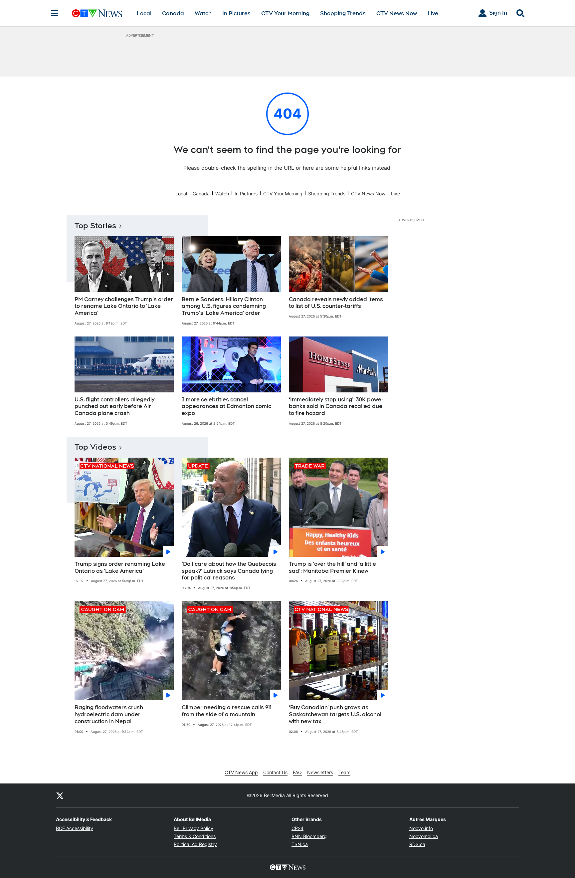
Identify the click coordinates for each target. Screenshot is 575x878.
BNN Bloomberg (309, 836)
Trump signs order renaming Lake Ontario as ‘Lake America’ (120, 567)
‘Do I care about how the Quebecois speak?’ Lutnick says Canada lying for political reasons (229, 571)
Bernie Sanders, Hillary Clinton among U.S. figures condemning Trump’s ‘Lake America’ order (224, 306)
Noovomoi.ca (423, 836)
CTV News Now (396, 13)
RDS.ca (417, 844)
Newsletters (320, 772)
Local (144, 13)
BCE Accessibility (74, 828)
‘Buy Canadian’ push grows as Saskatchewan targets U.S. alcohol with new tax (335, 714)
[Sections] (54, 13)
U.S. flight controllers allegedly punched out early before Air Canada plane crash (114, 406)
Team (344, 772)
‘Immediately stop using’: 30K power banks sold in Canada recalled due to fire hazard (336, 406)
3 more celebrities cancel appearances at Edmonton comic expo (226, 406)
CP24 (297, 828)
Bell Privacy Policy (193, 828)
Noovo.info (421, 828)
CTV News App (241, 772)
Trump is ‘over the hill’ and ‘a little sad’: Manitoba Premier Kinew (332, 567)
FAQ (297, 772)
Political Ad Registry (195, 844)
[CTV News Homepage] (97, 13)
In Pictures (236, 13)
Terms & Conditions (195, 836)
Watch (203, 13)
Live (433, 13)
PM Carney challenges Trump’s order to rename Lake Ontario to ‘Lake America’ (124, 306)
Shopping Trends (343, 13)
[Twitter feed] (60, 795)
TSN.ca (299, 844)
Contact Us (275, 772)
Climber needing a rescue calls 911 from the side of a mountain (227, 711)
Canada (173, 13)
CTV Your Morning (285, 13)
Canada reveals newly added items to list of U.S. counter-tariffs (336, 303)
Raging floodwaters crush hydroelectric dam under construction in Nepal (109, 714)
